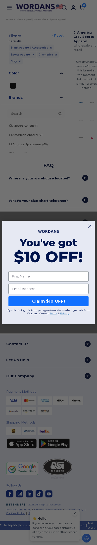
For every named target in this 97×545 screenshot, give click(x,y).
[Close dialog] (89, 226)
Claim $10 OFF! (48, 301)
